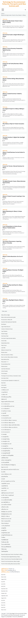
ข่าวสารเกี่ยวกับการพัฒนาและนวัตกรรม (9, 427)
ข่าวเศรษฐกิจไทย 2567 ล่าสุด (7, 448)
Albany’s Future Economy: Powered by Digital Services (12, 49)
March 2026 (3, 577)
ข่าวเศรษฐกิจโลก (4, 446)
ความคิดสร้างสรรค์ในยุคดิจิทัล (7, 455)
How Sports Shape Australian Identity (8, 338)
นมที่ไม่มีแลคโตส (4, 457)
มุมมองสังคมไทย (4, 476)
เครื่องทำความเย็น (5, 507)
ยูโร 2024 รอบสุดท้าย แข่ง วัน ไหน (8, 481)
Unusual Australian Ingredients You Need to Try (10, 380)
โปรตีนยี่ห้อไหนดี (4, 539)
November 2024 (4, 591)
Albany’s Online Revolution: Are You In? (13, 256)
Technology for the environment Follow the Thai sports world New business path (14, 4)
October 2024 (4, 593)
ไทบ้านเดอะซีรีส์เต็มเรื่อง (6, 546)
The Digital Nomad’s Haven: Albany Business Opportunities (14, 182)
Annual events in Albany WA (6, 319)
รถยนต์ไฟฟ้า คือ (4, 486)
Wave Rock (3, 382)
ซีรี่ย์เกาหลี (3, 570)
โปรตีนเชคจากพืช (5, 542)
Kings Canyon (4, 345)
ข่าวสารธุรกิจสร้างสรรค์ (6, 418)
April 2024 (3, 607)
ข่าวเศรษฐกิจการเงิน (5, 441)
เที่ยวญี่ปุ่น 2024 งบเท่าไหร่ (6, 511)
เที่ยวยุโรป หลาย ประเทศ (6, 518)
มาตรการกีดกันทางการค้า (6, 474)
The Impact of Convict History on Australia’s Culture (11, 375)
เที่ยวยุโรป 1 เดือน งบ (5, 516)
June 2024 (3, 602)
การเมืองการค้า (4, 394)
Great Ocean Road (4, 336)
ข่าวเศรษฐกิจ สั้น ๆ (5, 436)
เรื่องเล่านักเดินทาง (5, 523)
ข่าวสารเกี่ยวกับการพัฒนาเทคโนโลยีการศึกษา (10, 425)
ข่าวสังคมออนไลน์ (5, 415)
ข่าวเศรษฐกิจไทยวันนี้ (5, 453)
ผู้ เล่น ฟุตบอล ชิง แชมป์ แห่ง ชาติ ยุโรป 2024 (10, 469)
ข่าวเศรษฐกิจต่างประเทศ (6, 443)
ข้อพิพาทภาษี (3, 399)
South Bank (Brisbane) (5, 368)
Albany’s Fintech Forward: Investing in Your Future (14, 197)
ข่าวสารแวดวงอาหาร (5, 432)
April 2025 (3, 586)
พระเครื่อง (3, 471)
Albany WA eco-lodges (5, 315)
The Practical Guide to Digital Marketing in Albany (13, 35)
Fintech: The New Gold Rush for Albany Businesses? (12, 285)
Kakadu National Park (5, 343)
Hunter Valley (3, 340)
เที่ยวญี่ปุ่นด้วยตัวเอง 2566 (6, 514)
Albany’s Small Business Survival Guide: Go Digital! (14, 153)
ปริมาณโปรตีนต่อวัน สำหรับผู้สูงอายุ (8, 464)
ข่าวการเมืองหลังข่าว (5, 408)
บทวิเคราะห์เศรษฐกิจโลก (6, 460)
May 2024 (3, 605)
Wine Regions (4, 387)
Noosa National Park (5, 359)
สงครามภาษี (3, 490)
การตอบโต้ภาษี (4, 392)
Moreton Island (4, 352)
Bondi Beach (3, 324)
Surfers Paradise (4, 371)
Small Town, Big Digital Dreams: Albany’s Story (13, 300)
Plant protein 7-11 (4, 361)
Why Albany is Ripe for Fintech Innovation (13, 124)
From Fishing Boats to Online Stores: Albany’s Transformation (12, 227)
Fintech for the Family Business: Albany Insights (13, 64)
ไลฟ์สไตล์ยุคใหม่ (4, 551)
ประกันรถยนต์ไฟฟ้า (5, 462)
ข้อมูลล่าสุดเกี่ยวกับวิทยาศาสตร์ (7, 401)
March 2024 (3, 609)
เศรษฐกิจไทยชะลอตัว (5, 532)
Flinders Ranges (4, 333)
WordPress (20, 616)
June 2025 (3, 584)
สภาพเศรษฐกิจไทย (5, 497)
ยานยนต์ (3, 479)
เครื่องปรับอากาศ (4, 509)
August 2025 (3, 579)
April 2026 (3, 574)
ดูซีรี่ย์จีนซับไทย (4, 568)
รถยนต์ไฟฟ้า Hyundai (5, 483)
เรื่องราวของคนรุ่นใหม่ (5, 521)
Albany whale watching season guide (8, 317)
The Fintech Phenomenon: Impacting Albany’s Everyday (12, 242)
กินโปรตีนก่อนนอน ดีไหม (6, 397)
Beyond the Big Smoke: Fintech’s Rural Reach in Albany (12, 21)
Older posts (4, 311)
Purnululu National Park (5, 364)
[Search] (25, 10)
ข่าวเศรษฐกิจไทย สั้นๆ (5, 450)
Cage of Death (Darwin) (5, 326)
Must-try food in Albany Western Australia (9, 357)
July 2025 (3, 581)
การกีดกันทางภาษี (4, 390)
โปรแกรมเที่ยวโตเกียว (5, 544)
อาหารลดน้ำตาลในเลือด (6, 504)
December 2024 (4, 588)
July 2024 (3, 600)
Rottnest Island (4, 366)
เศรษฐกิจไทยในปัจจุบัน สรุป (6, 535)
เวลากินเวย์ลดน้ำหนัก (5, 525)
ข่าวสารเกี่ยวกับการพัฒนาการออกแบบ (9, 420)
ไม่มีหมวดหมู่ (5, 19)
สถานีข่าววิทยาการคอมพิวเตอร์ (7, 495)
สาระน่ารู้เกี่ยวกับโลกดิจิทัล (6, 500)
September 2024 (4, 595)
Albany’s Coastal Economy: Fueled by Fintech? (12, 94)
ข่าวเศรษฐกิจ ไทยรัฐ (5, 439)
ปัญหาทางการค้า (4, 467)
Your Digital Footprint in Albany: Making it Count (13, 109)
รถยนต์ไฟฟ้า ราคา (5, 488)
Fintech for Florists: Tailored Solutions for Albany (13, 166)
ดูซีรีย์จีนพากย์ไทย (5, 572)
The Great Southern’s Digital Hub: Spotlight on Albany (14, 138)
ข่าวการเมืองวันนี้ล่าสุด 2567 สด (7, 406)
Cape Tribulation (4, 331)
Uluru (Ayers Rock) (4, 378)
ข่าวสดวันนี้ (3, 413)
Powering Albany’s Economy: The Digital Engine (13, 270)
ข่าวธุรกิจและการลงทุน (6, 411)
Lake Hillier (3, 347)
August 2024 (3, 598)
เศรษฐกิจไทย (3, 530)
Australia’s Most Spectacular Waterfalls (8, 322)
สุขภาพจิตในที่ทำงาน (5, 502)
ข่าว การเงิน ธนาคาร (5, 404)
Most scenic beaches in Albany (7, 354)
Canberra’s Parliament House (7, 329)
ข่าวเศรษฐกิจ (4, 434)
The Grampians (4, 373)
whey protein (3, 385)
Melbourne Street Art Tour (6, 350)
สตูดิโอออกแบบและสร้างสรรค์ (7, 493)
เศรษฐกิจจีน (3, 528)
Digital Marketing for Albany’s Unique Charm (12, 212)
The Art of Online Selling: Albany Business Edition (13, 79)
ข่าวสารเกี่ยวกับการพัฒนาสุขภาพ (8, 422)
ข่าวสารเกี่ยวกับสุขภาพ (6, 429)
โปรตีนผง (3, 537)
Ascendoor (9, 616)
